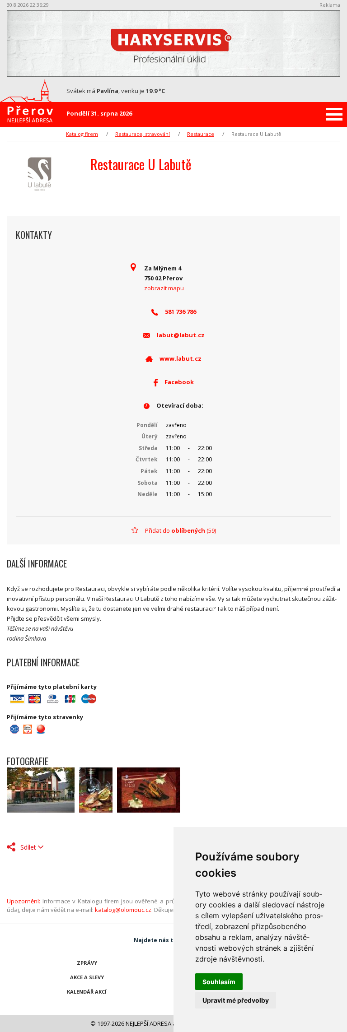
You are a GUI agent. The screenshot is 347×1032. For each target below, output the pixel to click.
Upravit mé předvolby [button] (235, 1000)
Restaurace (200, 133)
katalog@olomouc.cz (123, 910)
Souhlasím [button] (218, 982)
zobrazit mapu (164, 288)
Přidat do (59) (180, 530)
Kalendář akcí (87, 991)
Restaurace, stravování (142, 133)
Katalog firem (82, 133)
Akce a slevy (87, 977)
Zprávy (87, 962)
